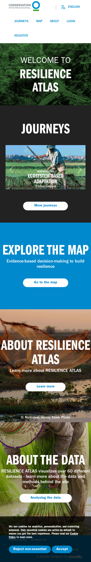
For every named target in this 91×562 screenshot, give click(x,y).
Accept (62, 549)
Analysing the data (45, 498)
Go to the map (45, 282)
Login (71, 21)
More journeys (45, 206)
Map (39, 21)
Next (75, 167)
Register (21, 35)
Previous (10, 167)
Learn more (46, 387)
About (54, 21)
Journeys (21, 21)
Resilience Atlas (31, 6)
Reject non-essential (29, 549)
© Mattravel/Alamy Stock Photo (45, 418)
